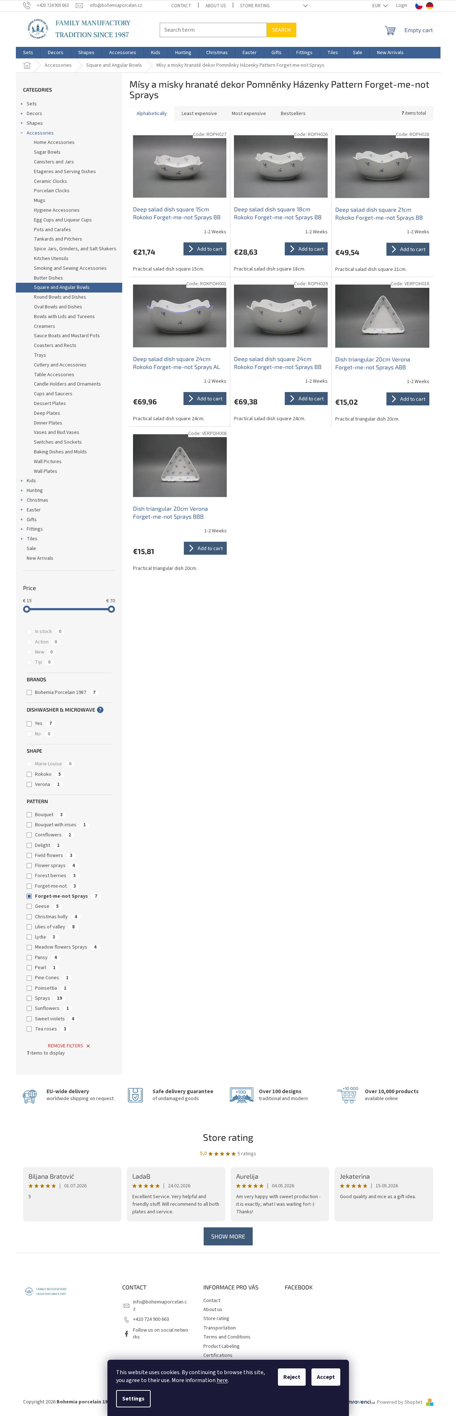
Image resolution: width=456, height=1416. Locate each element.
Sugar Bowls (47, 152)
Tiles (32, 538)
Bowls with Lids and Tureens (64, 316)
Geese (47, 906)
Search (281, 30)
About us (215, 6)
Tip (42, 662)
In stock (48, 631)
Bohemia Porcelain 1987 (65, 692)
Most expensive (249, 113)
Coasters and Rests (55, 345)
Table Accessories (54, 374)
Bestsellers (293, 113)
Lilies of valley (55, 927)
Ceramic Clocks (50, 181)
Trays (40, 355)
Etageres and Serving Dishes (65, 171)
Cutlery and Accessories (60, 365)
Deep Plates (47, 413)
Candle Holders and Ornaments (67, 384)
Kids (31, 480)
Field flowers (53, 855)
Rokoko (48, 774)
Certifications (218, 1355)
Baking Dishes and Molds (60, 452)
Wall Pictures (48, 461)
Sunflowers (52, 1008)
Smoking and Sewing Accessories (70, 268)
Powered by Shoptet (400, 1402)
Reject (291, 1377)
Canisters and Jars (54, 162)
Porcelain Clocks (52, 190)
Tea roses (50, 1029)
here (222, 1380)
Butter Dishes (48, 278)
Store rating (255, 6)
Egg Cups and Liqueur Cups (63, 220)
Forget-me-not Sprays (66, 896)
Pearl (45, 967)
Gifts (32, 519)
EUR (377, 6)
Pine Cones (51, 977)
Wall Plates (45, 471)
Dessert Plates (50, 403)
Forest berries (55, 875)
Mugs (39, 200)
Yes (43, 723)
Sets (32, 103)
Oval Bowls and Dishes (58, 307)
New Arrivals (40, 558)
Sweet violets (54, 1019)
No (42, 734)
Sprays (48, 998)
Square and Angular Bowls (62, 287)
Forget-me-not (55, 886)
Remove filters (65, 1046)
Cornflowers (53, 835)
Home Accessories (54, 142)
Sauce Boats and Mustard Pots (67, 335)
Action (46, 642)
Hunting (35, 490)
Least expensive (199, 113)
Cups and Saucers (53, 393)
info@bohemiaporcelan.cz (160, 1305)
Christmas (37, 500)
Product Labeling (221, 1346)
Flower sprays (55, 865)
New (44, 652)
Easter (34, 510)
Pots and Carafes (52, 229)
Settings (133, 1399)
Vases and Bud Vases (56, 432)
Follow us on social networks (160, 1334)
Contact (181, 6)
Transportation (219, 1328)
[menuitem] (28, 52)
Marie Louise (53, 764)
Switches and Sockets (58, 442)
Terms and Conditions (227, 1337)
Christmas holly (56, 916)
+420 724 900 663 (151, 1319)
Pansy (46, 957)
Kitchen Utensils (51, 258)
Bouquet (49, 814)
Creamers (44, 326)
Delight (47, 845)
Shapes (35, 123)
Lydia (45, 937)
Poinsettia (50, 988)
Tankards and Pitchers (58, 239)
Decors (34, 113)
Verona (47, 784)
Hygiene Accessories (57, 210)
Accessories (40, 133)
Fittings (35, 529)
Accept (326, 1377)
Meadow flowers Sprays (66, 947)
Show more (228, 1236)
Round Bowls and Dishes (60, 297)
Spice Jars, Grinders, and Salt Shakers (75, 248)
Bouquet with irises (60, 824)
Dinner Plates (48, 423)
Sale (31, 548)
